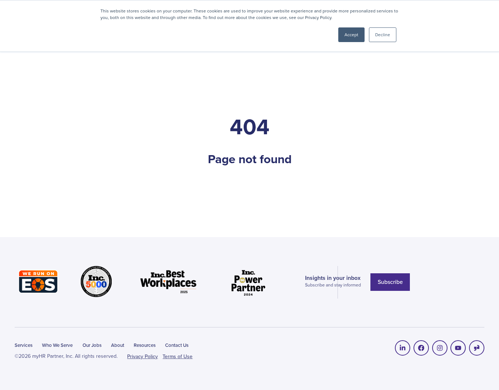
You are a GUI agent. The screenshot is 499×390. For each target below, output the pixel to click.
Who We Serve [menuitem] (57, 345)
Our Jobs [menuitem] (92, 345)
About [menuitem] (117, 345)
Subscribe (390, 282)
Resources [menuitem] (145, 345)
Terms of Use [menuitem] (178, 356)
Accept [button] (351, 34)
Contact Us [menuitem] (176, 345)
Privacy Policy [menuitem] (142, 356)
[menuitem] (402, 348)
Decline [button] (382, 34)
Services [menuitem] (24, 345)
